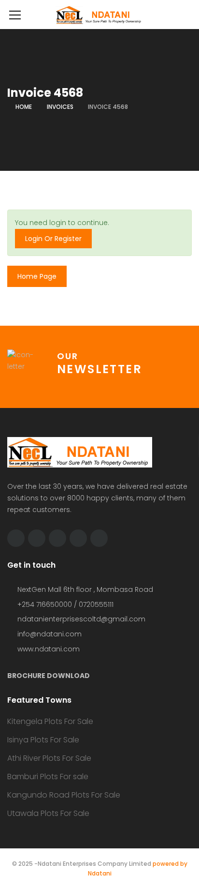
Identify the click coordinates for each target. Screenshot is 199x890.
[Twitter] (16, 538)
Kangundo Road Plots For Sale (63, 794)
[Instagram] (99, 538)
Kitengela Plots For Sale (50, 721)
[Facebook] (36, 538)
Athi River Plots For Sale (49, 758)
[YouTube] (78, 538)
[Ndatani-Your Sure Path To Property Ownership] (99, 14)
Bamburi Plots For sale (47, 776)
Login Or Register (53, 238)
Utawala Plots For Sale (48, 813)
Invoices (60, 107)
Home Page (37, 276)
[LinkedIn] (57, 538)
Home (23, 107)
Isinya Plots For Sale (43, 739)
